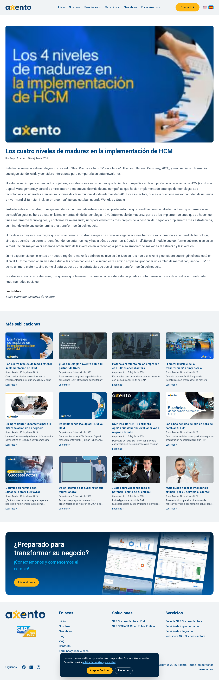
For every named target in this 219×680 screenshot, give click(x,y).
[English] (204, 7)
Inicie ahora (25, 582)
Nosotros (74, 7)
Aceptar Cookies (99, 670)
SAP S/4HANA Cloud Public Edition (133, 626)
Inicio (61, 7)
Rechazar (123, 670)
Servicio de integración (179, 631)
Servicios (111, 7)
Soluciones (91, 7)
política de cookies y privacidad (98, 662)
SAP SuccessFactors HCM (128, 621)
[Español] (211, 7)
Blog (61, 636)
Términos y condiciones (73, 651)
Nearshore (130, 7)
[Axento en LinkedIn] (31, 667)
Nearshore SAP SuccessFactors (185, 636)
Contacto (186, 7)
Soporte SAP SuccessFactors (183, 621)
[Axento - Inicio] (18, 7)
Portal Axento (149, 7)
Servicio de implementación (182, 626)
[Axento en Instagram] (38, 667)
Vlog (61, 641)
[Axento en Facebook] (24, 667)
